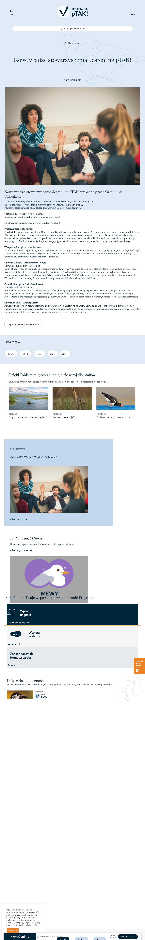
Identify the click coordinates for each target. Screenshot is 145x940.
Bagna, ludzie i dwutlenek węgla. (27, 417)
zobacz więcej (16, 519)
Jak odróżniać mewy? (26, 538)
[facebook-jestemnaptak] (28, 691)
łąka (51, 354)
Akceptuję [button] (13, 930)
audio (24, 354)
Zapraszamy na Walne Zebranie (33, 457)
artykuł (10, 354)
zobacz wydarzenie (19, 550)
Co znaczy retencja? (63, 417)
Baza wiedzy (74, 42)
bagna (38, 354)
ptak (64, 354)
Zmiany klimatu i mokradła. (112, 417)
